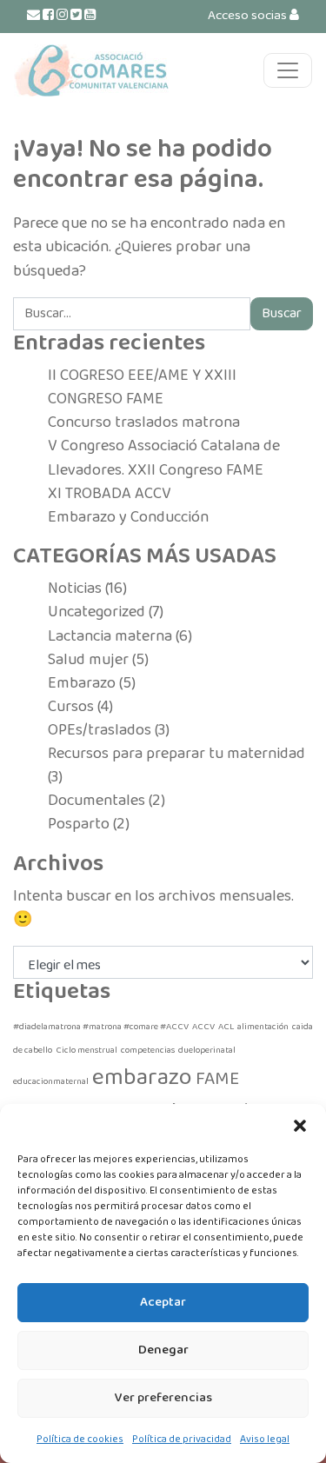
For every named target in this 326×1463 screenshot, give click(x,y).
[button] (300, 1125)
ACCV (203, 1027)
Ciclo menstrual (86, 1050)
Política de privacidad (181, 1439)
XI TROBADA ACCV (109, 494)
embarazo (142, 1078)
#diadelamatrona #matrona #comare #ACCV (101, 1027)
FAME (217, 1079)
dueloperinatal (207, 1050)
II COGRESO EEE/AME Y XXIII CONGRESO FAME (142, 387)
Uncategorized (96, 612)
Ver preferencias (163, 1398)
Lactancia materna (110, 636)
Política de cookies (80, 1439)
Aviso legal (264, 1439)
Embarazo (82, 683)
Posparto (79, 824)
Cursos (71, 707)
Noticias (75, 588)
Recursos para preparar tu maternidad (176, 754)
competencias (148, 1050)
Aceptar (163, 1302)
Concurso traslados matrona (144, 422)
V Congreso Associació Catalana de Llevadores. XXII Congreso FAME (164, 457)
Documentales (96, 801)
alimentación (263, 1027)
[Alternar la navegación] (287, 70)
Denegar (163, 1350)
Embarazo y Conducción (128, 517)
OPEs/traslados (99, 730)
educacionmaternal (51, 1082)
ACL (226, 1027)
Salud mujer (88, 660)
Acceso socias (248, 15)
